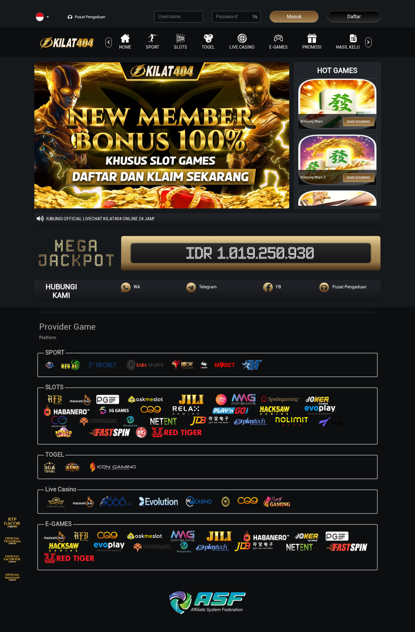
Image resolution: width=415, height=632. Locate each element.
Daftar (354, 16)
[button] (42, 17)
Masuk (294, 16)
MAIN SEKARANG (358, 121)
